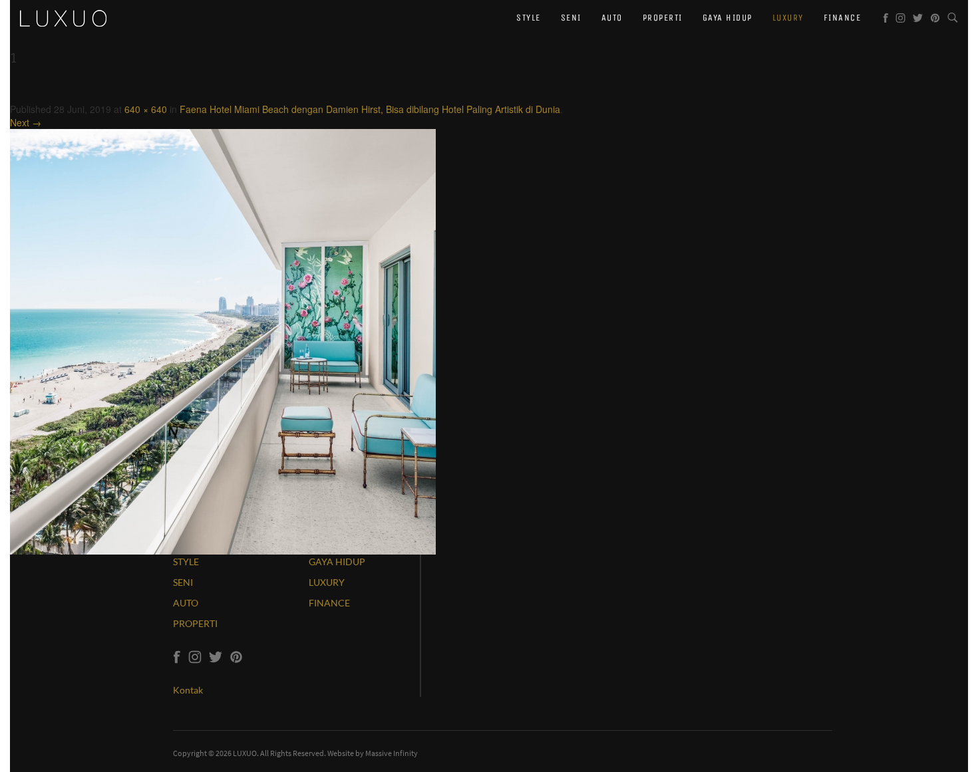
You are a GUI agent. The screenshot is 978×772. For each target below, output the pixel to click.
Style (528, 17)
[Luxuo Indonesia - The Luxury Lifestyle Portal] (63, 16)
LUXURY (327, 582)
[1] (223, 340)
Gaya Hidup (727, 17)
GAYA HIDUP (337, 561)
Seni (571, 17)
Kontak (188, 690)
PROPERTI (195, 623)
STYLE (186, 561)
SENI (183, 582)
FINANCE (329, 602)
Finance (843, 17)
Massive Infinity (391, 753)
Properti (663, 17)
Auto (612, 17)
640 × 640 (145, 109)
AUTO (185, 602)
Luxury (788, 17)
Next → (25, 122)
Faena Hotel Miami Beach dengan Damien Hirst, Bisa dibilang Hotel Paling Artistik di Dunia (370, 109)
